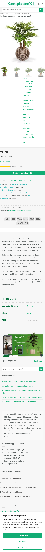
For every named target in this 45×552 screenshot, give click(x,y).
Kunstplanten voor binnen (12, 492)
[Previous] (3, 41)
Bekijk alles (38, 361)
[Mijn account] (38, 3)
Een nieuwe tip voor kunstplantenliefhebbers (19, 401)
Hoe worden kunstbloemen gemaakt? (16, 496)
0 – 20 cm (30, 306)
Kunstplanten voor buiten (11, 478)
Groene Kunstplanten (21, 14)
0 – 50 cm (30, 299)
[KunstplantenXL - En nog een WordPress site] (21, 3)
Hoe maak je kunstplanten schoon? (15, 483)
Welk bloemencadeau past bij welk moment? (19, 382)
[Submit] (41, 10)
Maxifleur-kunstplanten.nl (21, 180)
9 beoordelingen (16, 166)
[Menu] (3, 3)
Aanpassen (22, 541)
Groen (29, 313)
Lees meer (12, 530)
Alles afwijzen (22, 547)
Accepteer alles (22, 535)
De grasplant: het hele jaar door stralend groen (19, 487)
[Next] (42, 41)
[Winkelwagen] (42, 3)
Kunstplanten (5, 14)
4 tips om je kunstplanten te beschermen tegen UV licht (21, 391)
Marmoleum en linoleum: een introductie (17, 386)
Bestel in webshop (20, 173)
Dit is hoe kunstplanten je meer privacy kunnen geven (22, 397)
